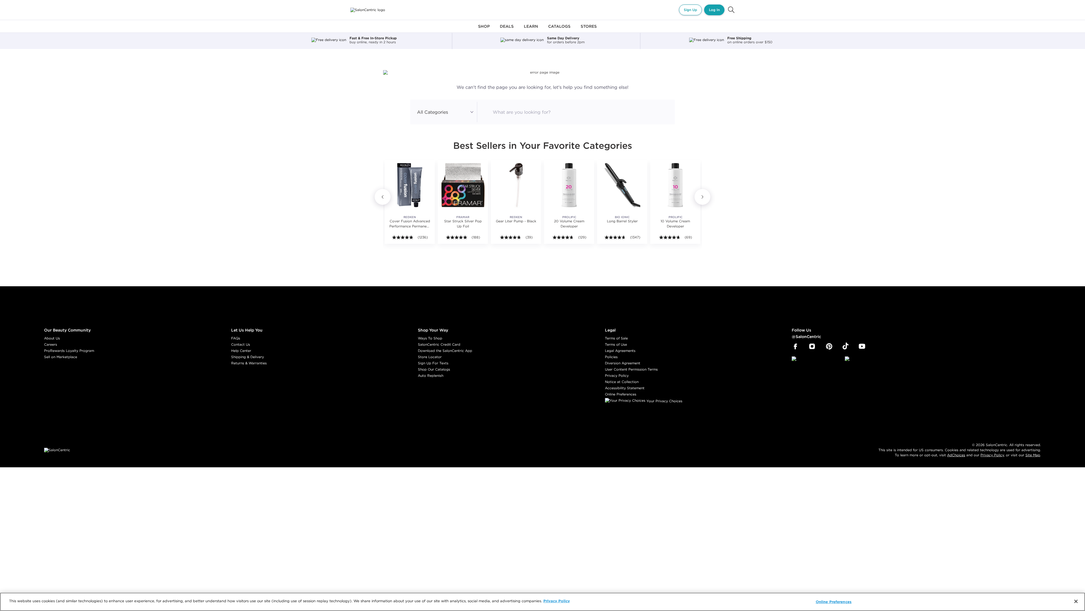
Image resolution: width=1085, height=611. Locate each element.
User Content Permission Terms (631, 369)
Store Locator (430, 357)
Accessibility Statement (625, 388)
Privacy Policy (617, 375)
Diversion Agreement (622, 363)
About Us (52, 338)
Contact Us (240, 344)
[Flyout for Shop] (484, 30)
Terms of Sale (616, 338)
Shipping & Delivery (247, 357)
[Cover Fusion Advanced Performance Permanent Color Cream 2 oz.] (410, 185)
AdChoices (956, 455)
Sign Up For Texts (433, 363)
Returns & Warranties (249, 363)
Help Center (241, 350)
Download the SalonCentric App (445, 350)
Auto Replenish (430, 375)
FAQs (235, 338)
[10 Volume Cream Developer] (675, 185)
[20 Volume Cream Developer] (569, 185)
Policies (611, 357)
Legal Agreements (620, 350)
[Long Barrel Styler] (622, 185)
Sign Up (690, 10)
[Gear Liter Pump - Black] (516, 185)
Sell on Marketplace (60, 357)
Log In (714, 10)
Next (702, 197)
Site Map (1032, 455)
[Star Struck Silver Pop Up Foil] (463, 185)
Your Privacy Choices (663, 401)
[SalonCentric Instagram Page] (812, 346)
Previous (382, 197)
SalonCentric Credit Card (439, 344)
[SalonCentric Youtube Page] (861, 346)
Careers (50, 344)
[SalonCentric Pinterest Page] (829, 346)
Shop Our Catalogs (434, 369)
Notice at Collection (622, 382)
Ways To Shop (430, 338)
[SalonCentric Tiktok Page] (846, 346)
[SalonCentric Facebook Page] (795, 346)
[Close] (1076, 601)
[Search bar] (731, 10)
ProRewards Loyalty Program (69, 350)
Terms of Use (616, 344)
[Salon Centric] (367, 10)
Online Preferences (620, 394)
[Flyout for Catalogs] (559, 30)
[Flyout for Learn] (531, 30)
